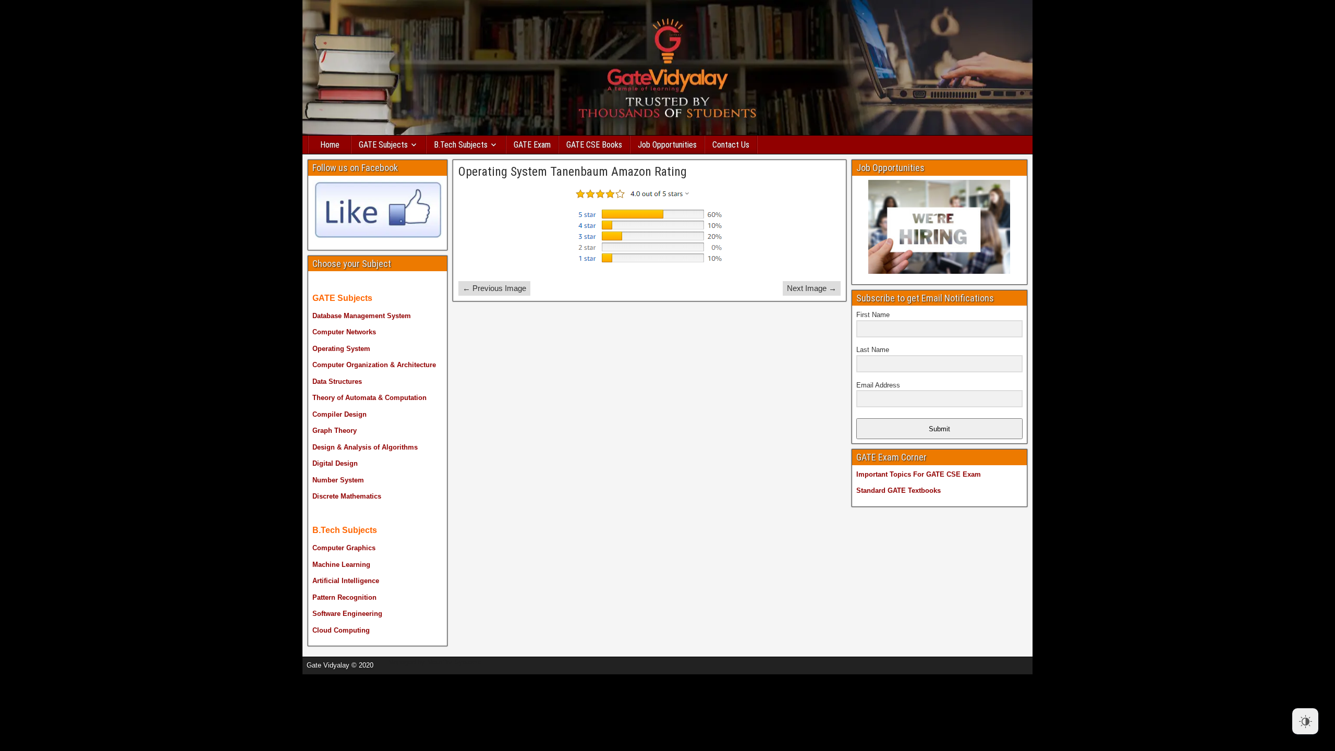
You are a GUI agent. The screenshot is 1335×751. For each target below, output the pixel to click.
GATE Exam (532, 145)
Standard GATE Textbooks (898, 490)
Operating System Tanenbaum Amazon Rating (572, 171)
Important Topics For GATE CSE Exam (918, 474)
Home (329, 145)
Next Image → (811, 288)
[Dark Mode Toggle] (1305, 721)
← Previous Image (494, 288)
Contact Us (730, 145)
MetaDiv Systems (454, 662)
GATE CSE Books (594, 145)
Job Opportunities (667, 145)
